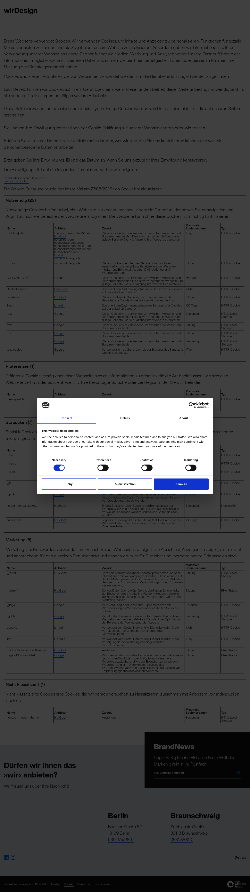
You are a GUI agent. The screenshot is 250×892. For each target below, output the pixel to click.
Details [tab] (125, 418)
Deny (68, 484)
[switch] (103, 468)
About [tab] (183, 418)
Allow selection (125, 484)
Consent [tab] (66, 418)
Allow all (181, 484)
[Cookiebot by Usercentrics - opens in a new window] (191, 405)
